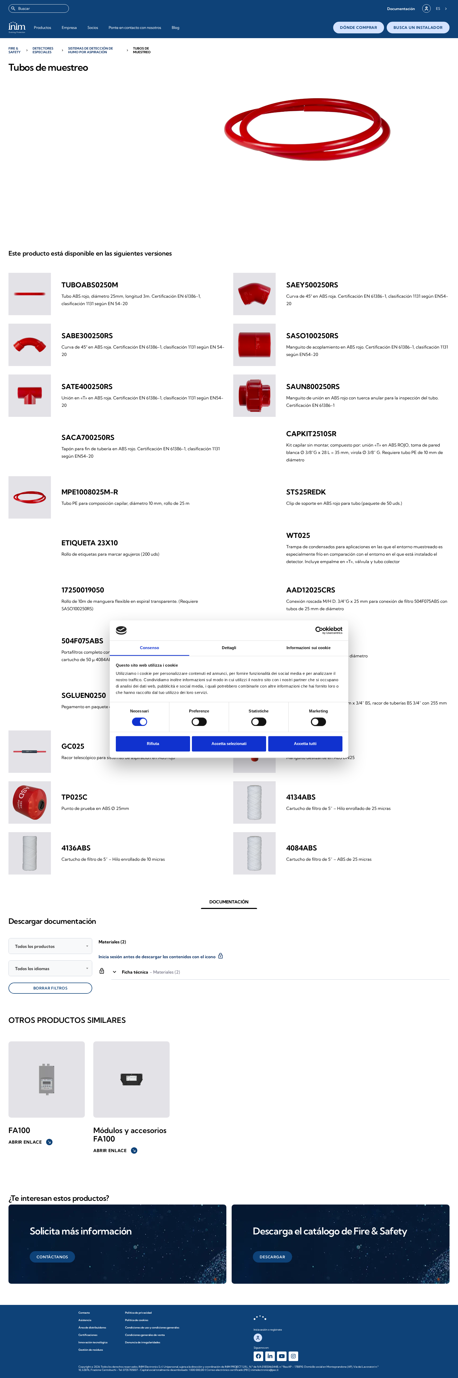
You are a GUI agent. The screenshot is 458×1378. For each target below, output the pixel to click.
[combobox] (38, 8)
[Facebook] (258, 1356)
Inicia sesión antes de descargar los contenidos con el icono (161, 956)
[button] (401, 8)
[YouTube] (282, 1356)
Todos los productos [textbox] (35, 946)
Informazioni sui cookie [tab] (308, 648)
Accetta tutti (305, 744)
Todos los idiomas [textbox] (32, 968)
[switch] (199, 721)
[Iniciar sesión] (426, 8)
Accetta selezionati (229, 744)
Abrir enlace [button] (29, 1142)
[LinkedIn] (270, 1356)
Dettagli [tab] (229, 648)
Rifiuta (153, 744)
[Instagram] (293, 1356)
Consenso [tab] (149, 648)
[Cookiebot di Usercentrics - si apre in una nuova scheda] (319, 630)
